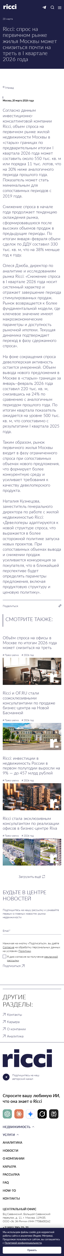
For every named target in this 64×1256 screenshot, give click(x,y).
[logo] (32, 1058)
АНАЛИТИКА (12, 1142)
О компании (16, 1029)
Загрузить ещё (30, 876)
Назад (9, 87)
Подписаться (12, 966)
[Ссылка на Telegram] (44, 8)
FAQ (6, 1182)
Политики (24, 951)
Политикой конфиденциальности (23, 1242)
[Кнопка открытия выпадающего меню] (59, 7)
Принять (32, 1250)
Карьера (13, 1022)
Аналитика (15, 1036)
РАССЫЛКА (11, 1174)
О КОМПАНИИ (13, 1158)
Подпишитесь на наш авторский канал (25, 1076)
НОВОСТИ (10, 1150)
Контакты (14, 1014)
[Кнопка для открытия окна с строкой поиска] (52, 8)
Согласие (8, 947)
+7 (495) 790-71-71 (16, 1227)
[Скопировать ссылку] (60, 606)
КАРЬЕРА (9, 1166)
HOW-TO (9, 1190)
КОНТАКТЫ (11, 1198)
